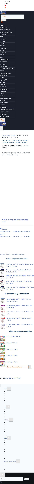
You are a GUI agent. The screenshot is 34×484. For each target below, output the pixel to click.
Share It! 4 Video (12, 362)
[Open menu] (1, 128)
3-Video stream (4, 116)
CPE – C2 (2, 43)
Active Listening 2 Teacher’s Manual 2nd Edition (15, 230)
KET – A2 (2, 50)
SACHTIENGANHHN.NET (13, 378)
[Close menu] (0, 385)
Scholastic (3, 75)
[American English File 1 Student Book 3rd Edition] (2, 313)
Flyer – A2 (3, 48)
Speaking (2, 105)
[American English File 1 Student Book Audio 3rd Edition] (2, 277)
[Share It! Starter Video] (2, 338)
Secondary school (6, 32)
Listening (3, 91)
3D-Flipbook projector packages (14, 469)
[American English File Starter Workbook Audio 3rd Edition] (2, 271)
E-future (2, 64)
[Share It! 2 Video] (2, 351)
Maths (2, 93)
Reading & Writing (5, 98)
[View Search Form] (2, 120)
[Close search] (2, 475)
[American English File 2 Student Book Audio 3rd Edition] (2, 288)
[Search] (29, 367)
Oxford (2, 71)
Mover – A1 (3, 52)
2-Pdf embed (3, 114)
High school (4, 34)
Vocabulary (4, 107)
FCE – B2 (2, 46)
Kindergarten (4, 27)
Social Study (4, 102)
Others (2, 77)
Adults (2, 36)
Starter (2, 57)
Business (2, 82)
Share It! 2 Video (12, 349)
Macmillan (3, 66)
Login (6, 3)
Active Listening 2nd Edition (11, 219)
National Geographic (6, 68)
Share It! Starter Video (14, 336)
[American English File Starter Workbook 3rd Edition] (2, 307)
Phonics (2, 96)
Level (5, 389)
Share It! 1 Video (12, 343)
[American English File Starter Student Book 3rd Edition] (2, 301)
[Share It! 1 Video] (2, 344)
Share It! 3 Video (12, 355)
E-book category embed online (17, 294)
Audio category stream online (17, 259)
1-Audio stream (4, 112)
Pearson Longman (5, 73)
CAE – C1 (2, 41)
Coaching (3, 84)
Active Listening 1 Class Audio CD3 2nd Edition (15, 235)
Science (2, 100)
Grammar (3, 87)
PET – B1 (2, 55)
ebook (22, 219)
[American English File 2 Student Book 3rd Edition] (2, 326)
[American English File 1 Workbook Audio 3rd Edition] (2, 282)
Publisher (6, 420)
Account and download (10, 461)
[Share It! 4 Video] (2, 363)
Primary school (5, 30)
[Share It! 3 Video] (2, 357)
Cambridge (3, 62)
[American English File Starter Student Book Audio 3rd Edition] (2, 265)
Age (5, 407)
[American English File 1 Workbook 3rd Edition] (2, 320)
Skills (5, 438)
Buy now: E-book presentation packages (12, 254)
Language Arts (4, 89)
